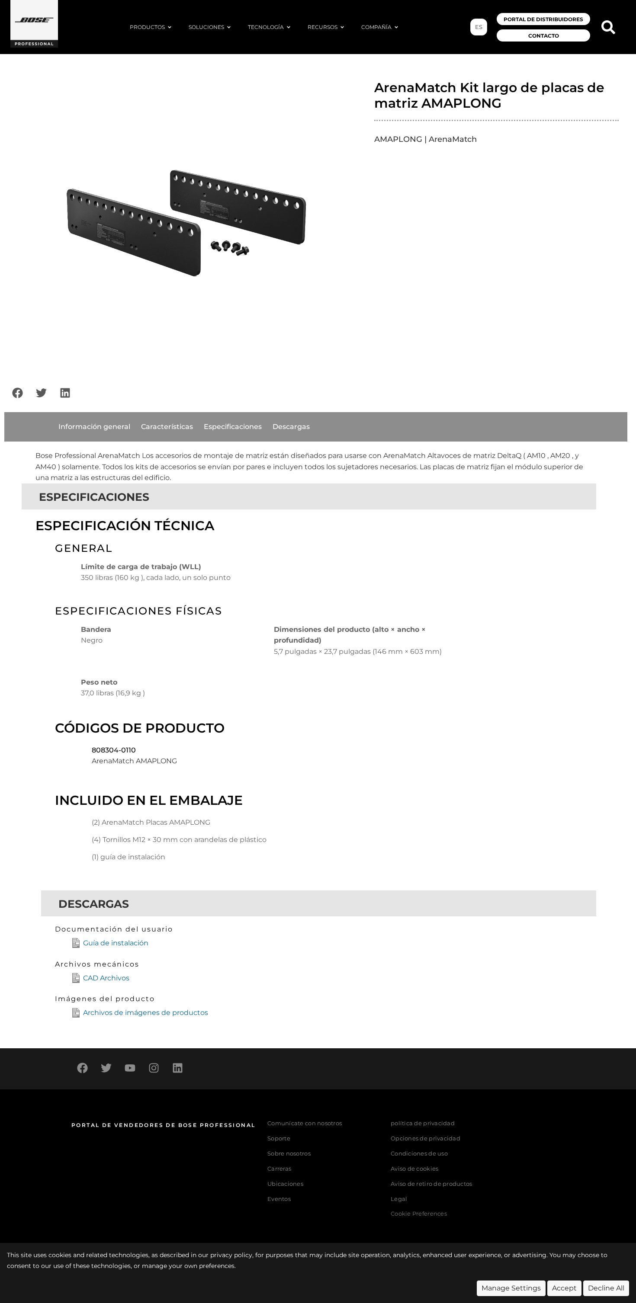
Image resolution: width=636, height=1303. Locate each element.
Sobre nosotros (289, 1153)
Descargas (291, 427)
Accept (564, 1288)
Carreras (279, 1168)
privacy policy (231, 1255)
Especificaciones (233, 427)
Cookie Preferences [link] (419, 1214)
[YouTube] (130, 1068)
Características (167, 427)
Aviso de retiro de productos (431, 1184)
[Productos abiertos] (169, 27)
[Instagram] (153, 1068)
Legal (399, 1199)
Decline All (606, 1288)
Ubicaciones (285, 1184)
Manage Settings (511, 1288)
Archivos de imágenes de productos (145, 1012)
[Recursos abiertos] (342, 27)
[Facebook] (17, 392)
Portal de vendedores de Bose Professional (163, 1125)
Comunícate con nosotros (304, 1123)
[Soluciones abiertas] (228, 27)
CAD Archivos (106, 978)
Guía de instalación (115, 943)
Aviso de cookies (414, 1168)
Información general (94, 427)
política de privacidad (423, 1123)
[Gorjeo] (41, 392)
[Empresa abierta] (396, 27)
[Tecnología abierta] (288, 27)
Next (357, 219)
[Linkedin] (65, 392)
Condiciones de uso (419, 1153)
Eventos (279, 1199)
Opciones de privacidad (425, 1138)
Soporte (278, 1138)
